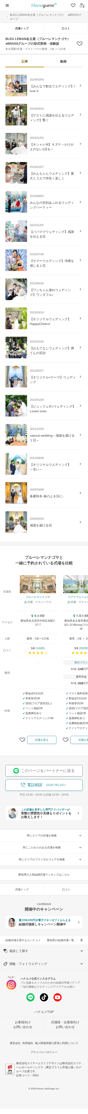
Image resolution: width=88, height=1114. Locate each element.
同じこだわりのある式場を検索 (42, 847)
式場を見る (42, 739)
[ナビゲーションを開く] (7, 5)
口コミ (66, 28)
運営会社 (15, 1043)
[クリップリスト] (72, 5)
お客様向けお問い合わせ (22, 1024)
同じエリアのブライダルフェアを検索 (42, 859)
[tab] (24, 61)
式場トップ (22, 28)
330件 (83, 648)
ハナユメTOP (44, 1012)
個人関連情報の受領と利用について (56, 1043)
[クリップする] (22, 740)
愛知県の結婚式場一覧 (60, 940)
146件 (40, 648)
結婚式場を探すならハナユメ (23, 940)
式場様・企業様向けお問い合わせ (65, 1024)
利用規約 (27, 1043)
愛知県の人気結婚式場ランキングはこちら (44, 874)
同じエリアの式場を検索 (42, 835)
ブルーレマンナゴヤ (38, 597)
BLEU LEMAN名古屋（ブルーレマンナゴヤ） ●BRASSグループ (45, 17)
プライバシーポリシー (44, 1052)
